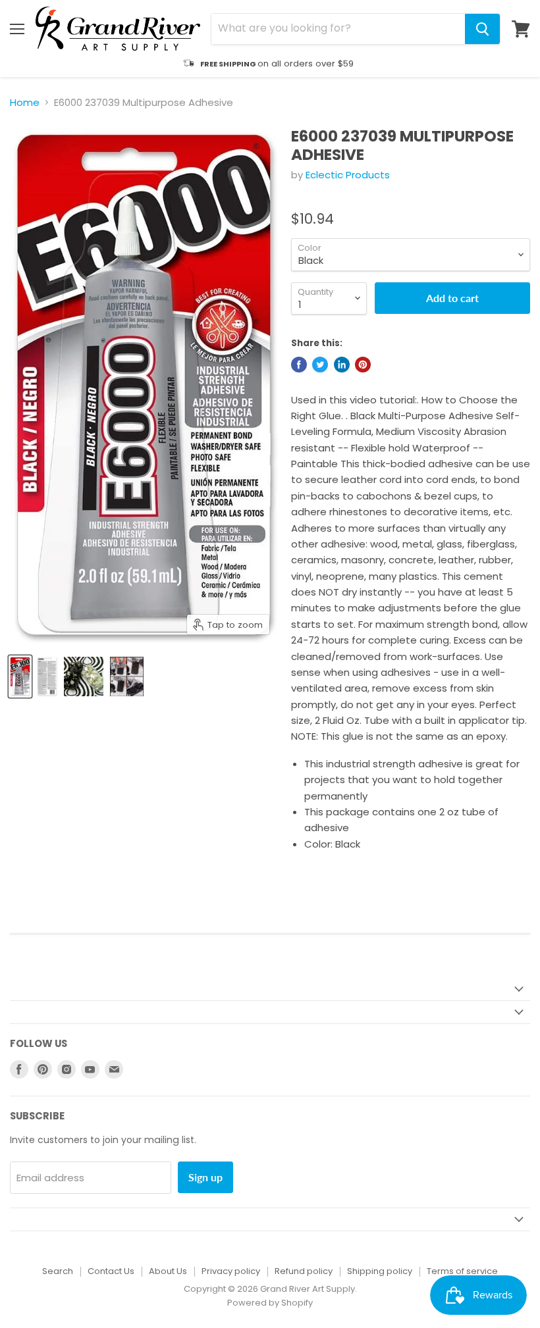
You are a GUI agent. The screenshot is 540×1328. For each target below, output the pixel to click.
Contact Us (111, 1271)
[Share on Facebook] (299, 364)
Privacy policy (231, 1271)
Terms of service (462, 1271)
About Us (168, 1271)
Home (25, 102)
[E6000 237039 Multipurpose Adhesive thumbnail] (20, 676)
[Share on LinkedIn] (342, 364)
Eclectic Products (348, 175)
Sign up (205, 1177)
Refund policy (304, 1271)
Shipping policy (379, 1271)
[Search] (482, 29)
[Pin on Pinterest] (363, 364)
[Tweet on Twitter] (320, 364)
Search (57, 1271)
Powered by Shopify (270, 1302)
